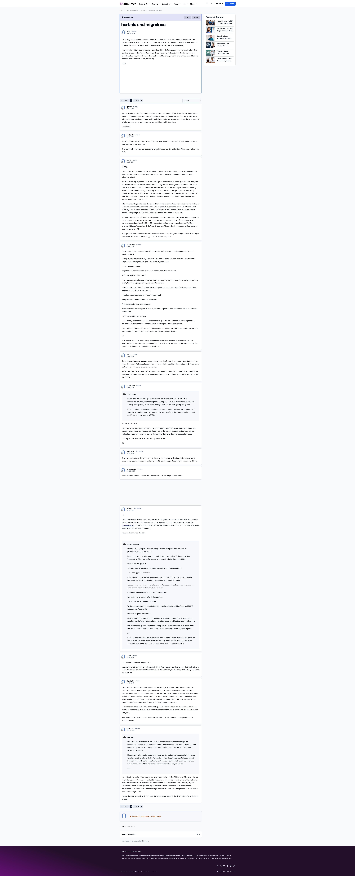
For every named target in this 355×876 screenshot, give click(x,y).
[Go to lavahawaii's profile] (123, 452)
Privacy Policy (134, 872)
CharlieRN (130, 681)
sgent (129, 656)
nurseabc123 (131, 469)
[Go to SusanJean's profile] (123, 245)
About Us (124, 872)
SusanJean (131, 245)
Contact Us (145, 872)
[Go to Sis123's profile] (123, 161)
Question (130, 728)
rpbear (129, 107)
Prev (125, 100)
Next (137, 100)
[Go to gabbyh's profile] (123, 509)
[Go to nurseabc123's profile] (123, 470)
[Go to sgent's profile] (123, 657)
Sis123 (129, 160)
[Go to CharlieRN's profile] (123, 682)
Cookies (154, 872)
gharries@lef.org (128, 525)
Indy (128, 31)
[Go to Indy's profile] (123, 32)
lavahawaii (130, 451)
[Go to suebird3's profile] (123, 136)
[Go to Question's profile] (123, 729)
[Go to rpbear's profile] (123, 108)
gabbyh (129, 508)
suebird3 (130, 135)
